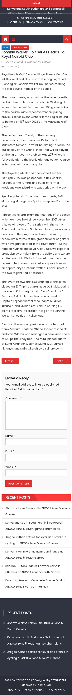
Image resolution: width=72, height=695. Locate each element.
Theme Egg (43, 685)
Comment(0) (13, 66)
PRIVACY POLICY (34, 22)
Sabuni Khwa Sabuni (37, 62)
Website (10, 467)
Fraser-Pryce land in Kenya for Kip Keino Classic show (13, 361)
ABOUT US (15, 22)
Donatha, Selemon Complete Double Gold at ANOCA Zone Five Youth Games (35, 583)
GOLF (5, 47)
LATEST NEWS (19, 47)
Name (10, 436)
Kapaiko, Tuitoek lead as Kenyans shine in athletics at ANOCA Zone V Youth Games (32, 569)
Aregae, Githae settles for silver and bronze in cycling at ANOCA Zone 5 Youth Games (35, 540)
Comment (13, 398)
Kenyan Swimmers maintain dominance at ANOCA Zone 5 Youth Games (34, 555)
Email (10, 451)
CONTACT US (55, 22)
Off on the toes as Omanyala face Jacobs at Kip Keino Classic (63, 361)
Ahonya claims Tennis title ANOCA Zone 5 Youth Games (37, 511)
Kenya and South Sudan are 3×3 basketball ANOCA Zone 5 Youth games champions (34, 526)
